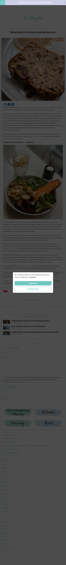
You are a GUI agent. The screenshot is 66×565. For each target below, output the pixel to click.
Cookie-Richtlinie (32, 277)
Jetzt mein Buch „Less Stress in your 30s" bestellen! (35, 2)
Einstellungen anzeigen (33, 289)
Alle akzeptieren (33, 283)
